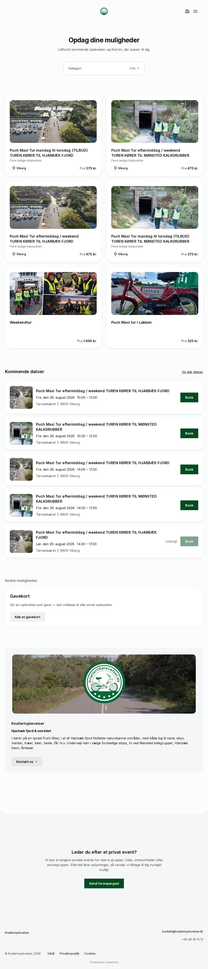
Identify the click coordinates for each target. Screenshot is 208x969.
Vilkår (51, 953)
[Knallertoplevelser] (104, 11)
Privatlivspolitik (69, 953)
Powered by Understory (104, 962)
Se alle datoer (192, 372)
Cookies (89, 953)
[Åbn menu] (195, 11)
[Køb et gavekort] (187, 11)
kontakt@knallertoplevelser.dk (182, 931)
